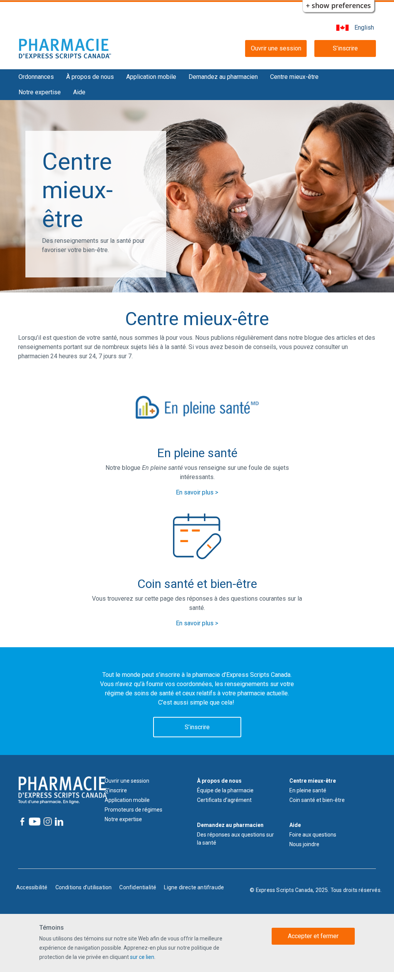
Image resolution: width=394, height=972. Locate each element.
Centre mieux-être (294, 76)
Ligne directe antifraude (194, 887)
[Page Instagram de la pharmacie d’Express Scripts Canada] (47, 821)
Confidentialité (137, 887)
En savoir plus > (197, 492)
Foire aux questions (312, 835)
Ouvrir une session (276, 48)
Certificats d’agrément (224, 800)
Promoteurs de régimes (133, 810)
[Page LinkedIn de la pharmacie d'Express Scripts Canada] (59, 821)
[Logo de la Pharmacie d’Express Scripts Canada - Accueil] (65, 48)
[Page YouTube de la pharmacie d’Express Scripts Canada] (34, 821)
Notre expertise (39, 92)
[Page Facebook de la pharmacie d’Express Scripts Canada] (22, 821)
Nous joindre (304, 844)
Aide (79, 92)
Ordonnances (36, 76)
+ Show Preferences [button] (338, 5)
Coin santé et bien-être (317, 800)
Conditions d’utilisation (83, 887)
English (364, 27)
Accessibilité (32, 887)
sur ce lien (142, 957)
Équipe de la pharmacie (225, 790)
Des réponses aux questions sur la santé (235, 839)
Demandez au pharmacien (223, 76)
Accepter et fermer (313, 936)
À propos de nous (90, 76)
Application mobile (151, 76)
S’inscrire (345, 48)
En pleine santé (307, 790)
